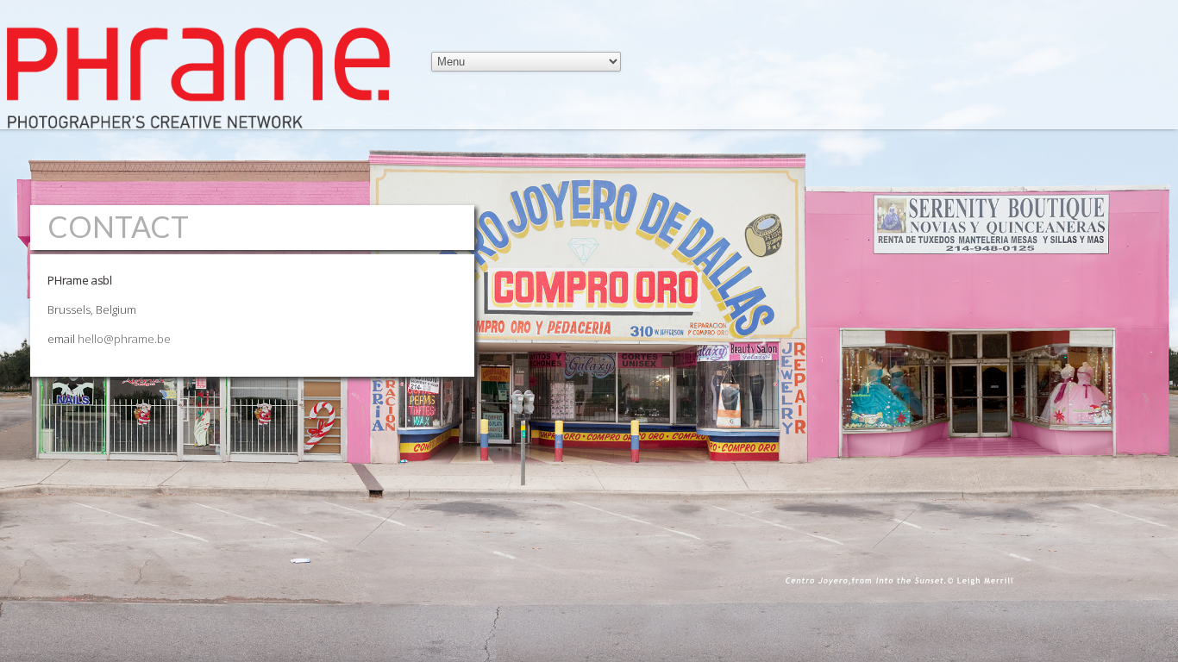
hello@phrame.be (124, 339)
